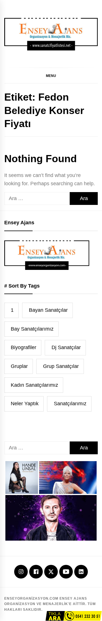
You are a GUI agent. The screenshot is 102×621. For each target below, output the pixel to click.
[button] (51, 75)
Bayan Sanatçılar (48, 310)
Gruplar (19, 366)
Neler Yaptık (25, 403)
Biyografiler (23, 347)
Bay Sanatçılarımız (32, 329)
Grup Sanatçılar (61, 366)
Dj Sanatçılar (66, 347)
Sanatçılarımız (70, 403)
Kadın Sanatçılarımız (34, 385)
